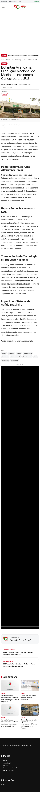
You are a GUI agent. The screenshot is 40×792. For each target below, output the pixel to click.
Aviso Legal (7, 763)
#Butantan (11, 353)
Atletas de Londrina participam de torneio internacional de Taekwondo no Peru (23, 55)
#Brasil (4, 353)
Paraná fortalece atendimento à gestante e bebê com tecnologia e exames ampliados (10, 723)
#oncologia (5, 356)
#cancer (19, 353)
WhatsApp (36, 1)
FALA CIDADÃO (8, 770)
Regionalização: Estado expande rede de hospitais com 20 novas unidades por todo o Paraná (29, 724)
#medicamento (28, 353)
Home (5, 760)
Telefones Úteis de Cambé (11, 768)
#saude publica (27, 356)
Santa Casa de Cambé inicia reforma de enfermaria (28, 698)
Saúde (8, 60)
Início (2, 60)
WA (3, 126)
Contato (5, 765)
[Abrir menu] (3, 7)
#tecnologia (5, 360)
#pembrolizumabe (16, 356)
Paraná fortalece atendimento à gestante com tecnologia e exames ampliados (10, 699)
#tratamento (14, 360)
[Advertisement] (20, 32)
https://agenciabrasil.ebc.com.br (20, 341)
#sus (35, 356)
